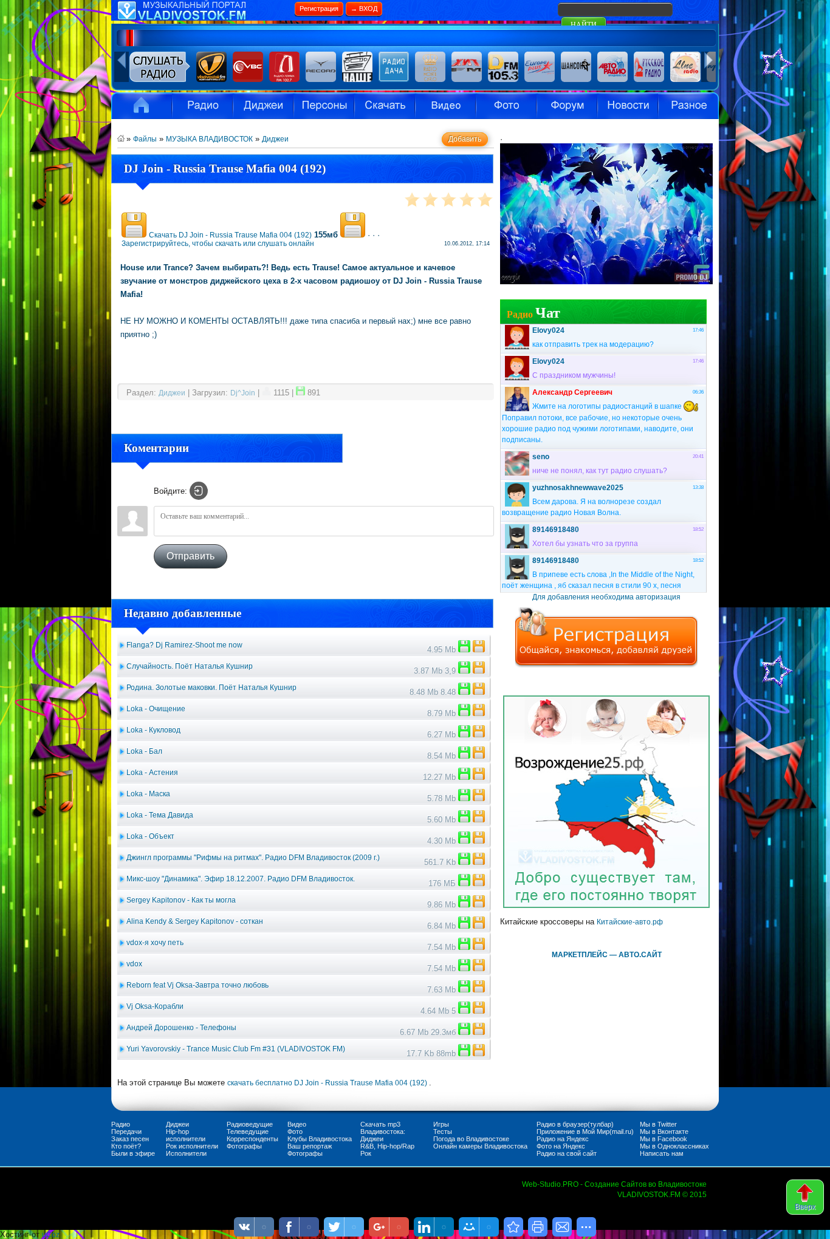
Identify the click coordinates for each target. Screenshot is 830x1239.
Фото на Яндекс (561, 1146)
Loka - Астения (152, 772)
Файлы (145, 139)
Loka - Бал (144, 751)
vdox (134, 964)
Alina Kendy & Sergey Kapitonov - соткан (194, 921)
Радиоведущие (250, 1124)
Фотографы (244, 1146)
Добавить (464, 139)
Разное (688, 105)
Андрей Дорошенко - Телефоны (181, 1027)
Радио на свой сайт (567, 1153)
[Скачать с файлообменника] (134, 235)
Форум (567, 105)
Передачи (126, 1131)
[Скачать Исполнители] (464, 671)
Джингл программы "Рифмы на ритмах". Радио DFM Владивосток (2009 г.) (253, 857)
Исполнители (323, 105)
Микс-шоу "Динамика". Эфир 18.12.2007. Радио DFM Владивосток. (240, 879)
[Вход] (199, 491)
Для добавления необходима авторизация (606, 597)
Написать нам (662, 1153)
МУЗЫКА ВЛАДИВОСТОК (209, 139)
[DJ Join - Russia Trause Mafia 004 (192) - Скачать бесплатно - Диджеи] (513, 1227)
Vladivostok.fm (141, 105)
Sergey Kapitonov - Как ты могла (181, 900)
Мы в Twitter (658, 1124)
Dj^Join (242, 393)
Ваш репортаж (309, 1146)
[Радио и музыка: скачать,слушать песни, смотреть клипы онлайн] (202, 18)
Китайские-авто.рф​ (630, 922)
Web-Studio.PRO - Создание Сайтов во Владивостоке (614, 1184)
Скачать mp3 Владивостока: (382, 1128)
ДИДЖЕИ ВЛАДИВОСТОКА (263, 105)
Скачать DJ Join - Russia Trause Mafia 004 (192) (230, 235)
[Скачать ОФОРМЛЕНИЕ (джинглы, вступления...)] (464, 862)
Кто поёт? (126, 1146)
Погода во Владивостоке (471, 1138)
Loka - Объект (150, 836)
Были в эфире (133, 1153)
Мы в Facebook (663, 1138)
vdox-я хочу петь (154, 942)
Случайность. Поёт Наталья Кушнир (189, 666)
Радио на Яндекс (563, 1138)
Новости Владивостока (627, 105)
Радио (202, 105)
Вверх (805, 1207)
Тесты (442, 1131)
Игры (441, 1124)
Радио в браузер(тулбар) (575, 1124)
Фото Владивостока (506, 105)
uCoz (51, 1234)
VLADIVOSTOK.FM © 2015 (662, 1194)
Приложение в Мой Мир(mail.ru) (585, 1131)
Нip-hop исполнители (185, 1135)
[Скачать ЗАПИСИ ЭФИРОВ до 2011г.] (464, 883)
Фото (295, 1131)
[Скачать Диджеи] (464, 1054)
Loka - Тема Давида (159, 815)
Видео (445, 105)
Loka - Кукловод (153, 730)
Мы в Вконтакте (664, 1131)
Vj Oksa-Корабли (154, 1006)
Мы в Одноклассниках (674, 1146)
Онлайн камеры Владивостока (480, 1146)
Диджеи (275, 139)
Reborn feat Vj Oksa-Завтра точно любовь (197, 985)
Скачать (384, 105)
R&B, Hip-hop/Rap (387, 1146)
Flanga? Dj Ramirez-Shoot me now (184, 645)
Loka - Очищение (155, 709)
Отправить (190, 556)
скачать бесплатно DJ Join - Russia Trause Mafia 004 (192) (328, 1083)
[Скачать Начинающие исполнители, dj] (464, 713)
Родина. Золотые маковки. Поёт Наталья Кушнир (211, 687)
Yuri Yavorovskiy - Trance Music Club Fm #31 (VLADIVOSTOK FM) (235, 1049)
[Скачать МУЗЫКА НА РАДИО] (464, 650)
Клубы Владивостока (319, 1138)
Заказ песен (130, 1138)
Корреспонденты (252, 1138)
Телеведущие (248, 1131)
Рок (365, 1153)
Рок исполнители (192, 1146)
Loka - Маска (148, 794)
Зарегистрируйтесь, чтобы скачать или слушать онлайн (218, 243)
